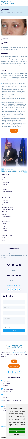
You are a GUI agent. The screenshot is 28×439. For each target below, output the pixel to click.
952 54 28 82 (15, 265)
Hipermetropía (5, 182)
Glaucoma (4, 189)
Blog (14, 361)
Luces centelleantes (6, 219)
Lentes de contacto (6, 216)
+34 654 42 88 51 (8, 389)
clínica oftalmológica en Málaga (20, 352)
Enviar (14, 330)
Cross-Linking (5, 202)
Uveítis (3, 240)
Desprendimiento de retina (8, 209)
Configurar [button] (16, 434)
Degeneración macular (7, 207)
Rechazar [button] (17, 431)
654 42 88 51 (15, 275)
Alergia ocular (5, 200)
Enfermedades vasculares (8, 211)
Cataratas (4, 184)
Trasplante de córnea (7, 235)
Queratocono (5, 230)
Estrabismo (4, 214)
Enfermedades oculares (10, 12)
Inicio (2, 12)
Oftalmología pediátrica (7, 194)
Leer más (14, 131)
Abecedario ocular (6, 197)
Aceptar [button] (17, 429)
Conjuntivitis (5, 204)
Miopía (3, 177)
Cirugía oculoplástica (7, 191)
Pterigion (4, 226)
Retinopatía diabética (7, 233)
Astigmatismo (5, 179)
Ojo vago (4, 223)
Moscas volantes (6, 221)
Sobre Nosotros (14, 366)
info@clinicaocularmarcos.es (14, 285)
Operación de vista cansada (8, 187)
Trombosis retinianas (7, 237)
